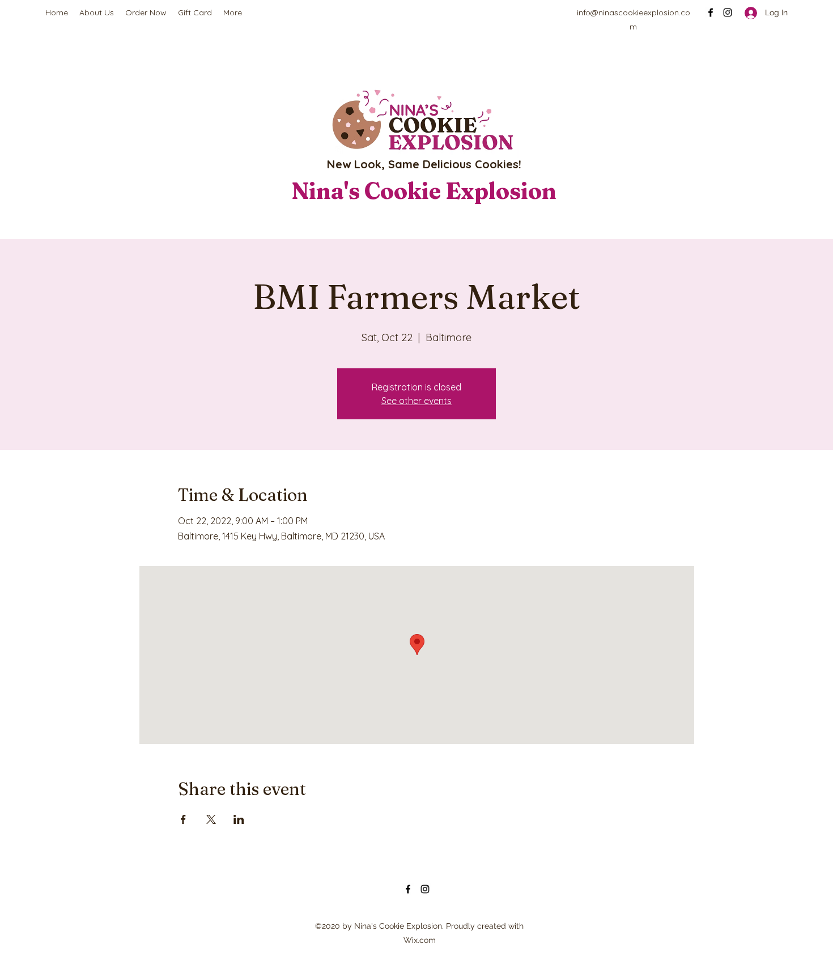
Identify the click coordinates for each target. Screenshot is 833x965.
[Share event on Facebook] (183, 819)
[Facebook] (710, 12)
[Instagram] (727, 12)
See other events (416, 400)
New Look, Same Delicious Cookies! (424, 164)
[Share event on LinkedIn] (238, 819)
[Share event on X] (211, 819)
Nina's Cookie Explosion (423, 191)
